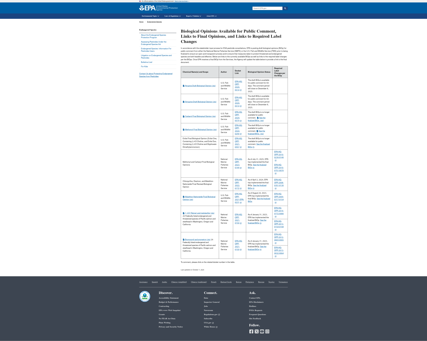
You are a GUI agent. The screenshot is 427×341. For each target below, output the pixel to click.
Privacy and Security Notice (171, 327)
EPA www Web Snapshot (169, 310)
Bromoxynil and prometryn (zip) (197, 240)
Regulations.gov (211, 314)
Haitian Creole (226, 282)
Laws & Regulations (172, 16)
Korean (238, 282)
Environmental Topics (149, 16)
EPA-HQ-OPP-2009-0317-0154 (279, 197)
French (213, 282)
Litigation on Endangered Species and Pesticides (156, 56)
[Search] (285, 8)
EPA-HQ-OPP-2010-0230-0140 (279, 154)
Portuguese (250, 282)
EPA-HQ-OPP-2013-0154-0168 (279, 224)
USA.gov (207, 323)
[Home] (158, 8)
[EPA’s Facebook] (251, 331)
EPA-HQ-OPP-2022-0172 (238, 184)
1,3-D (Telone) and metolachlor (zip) (199, 213)
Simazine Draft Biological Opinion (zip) (200, 102)
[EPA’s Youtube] (262, 331)
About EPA (210, 16)
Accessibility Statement (169, 298)
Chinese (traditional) (199, 282)
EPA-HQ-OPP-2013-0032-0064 (279, 250)
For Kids (144, 67)
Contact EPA (254, 298)
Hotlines (252, 306)
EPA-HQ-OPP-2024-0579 (238, 116)
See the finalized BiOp (259, 145)
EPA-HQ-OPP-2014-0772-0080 (279, 211)
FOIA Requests (255, 310)
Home (141, 21)
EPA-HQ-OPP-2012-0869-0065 (279, 237)
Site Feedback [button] (255, 318)
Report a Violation (192, 16)
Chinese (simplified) (179, 282)
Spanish (155, 282)
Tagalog (271, 282)
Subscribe (208, 318)
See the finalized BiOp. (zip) (256, 119)
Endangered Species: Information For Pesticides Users (156, 50)
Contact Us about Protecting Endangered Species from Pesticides (155, 75)
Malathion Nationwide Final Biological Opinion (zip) (199, 198)
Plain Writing (164, 323)
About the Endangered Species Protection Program (153, 36)
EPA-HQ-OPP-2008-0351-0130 (279, 183)
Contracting (164, 306)
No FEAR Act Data (167, 318)
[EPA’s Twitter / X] (256, 331)
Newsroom (208, 310)
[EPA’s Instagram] (267, 331)
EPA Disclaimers (256, 302)
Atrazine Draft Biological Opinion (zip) (200, 86)
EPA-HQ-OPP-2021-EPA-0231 (239, 198)
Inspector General (212, 302)
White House (209, 327)
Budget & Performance (169, 302)
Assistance (143, 282)
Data (206, 298)
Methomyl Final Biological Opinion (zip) (201, 130)
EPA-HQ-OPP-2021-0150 (238, 219)
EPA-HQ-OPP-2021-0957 (238, 143)
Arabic (164, 282)
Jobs (206, 306)
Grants (162, 314)
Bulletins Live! (146, 62)
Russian (261, 282)
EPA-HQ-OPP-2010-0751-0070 (279, 168)
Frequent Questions (257, 314)
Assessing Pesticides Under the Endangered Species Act (153, 43)
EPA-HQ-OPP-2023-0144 (238, 163)
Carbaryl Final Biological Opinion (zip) (200, 116)
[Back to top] (421, 335)
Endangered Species (154, 21)
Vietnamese (283, 282)
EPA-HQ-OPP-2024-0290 (238, 129)
